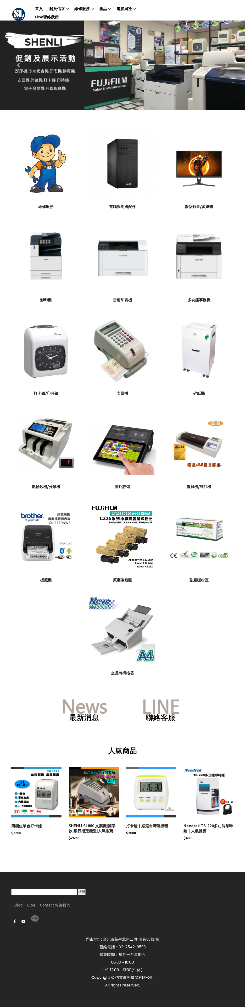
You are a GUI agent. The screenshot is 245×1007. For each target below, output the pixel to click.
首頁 (39, 8)
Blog (31, 905)
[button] (18, 65)
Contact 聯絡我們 (55, 905)
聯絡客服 (161, 717)
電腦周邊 (124, 8)
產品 (103, 8)
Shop (18, 905)
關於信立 (57, 8)
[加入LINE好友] (35, 919)
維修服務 (82, 8)
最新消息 (84, 717)
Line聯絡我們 (47, 17)
